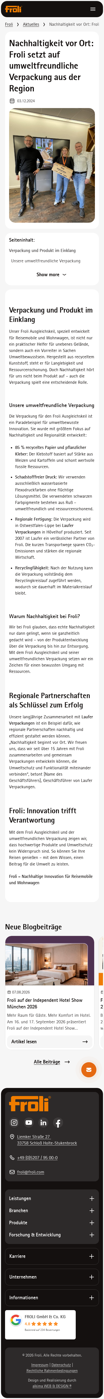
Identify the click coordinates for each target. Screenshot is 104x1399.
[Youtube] (29, 1122)
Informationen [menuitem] (23, 1298)
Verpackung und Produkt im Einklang (42, 250)
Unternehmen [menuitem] (23, 1277)
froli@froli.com (30, 1172)
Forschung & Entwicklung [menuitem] (35, 1235)
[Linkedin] (43, 1122)
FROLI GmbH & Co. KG (45, 1316)
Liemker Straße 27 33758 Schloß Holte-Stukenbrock (47, 1140)
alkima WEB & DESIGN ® (52, 1386)
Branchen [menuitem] (18, 1210)
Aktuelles (31, 24)
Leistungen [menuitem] (20, 1198)
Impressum (39, 1365)
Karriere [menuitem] (17, 1256)
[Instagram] (14, 1122)
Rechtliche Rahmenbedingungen (52, 1370)
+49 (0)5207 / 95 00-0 (37, 1157)
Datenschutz (61, 1365)
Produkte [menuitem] (18, 1223)
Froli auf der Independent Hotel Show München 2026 (45, 1003)
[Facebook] (58, 1122)
